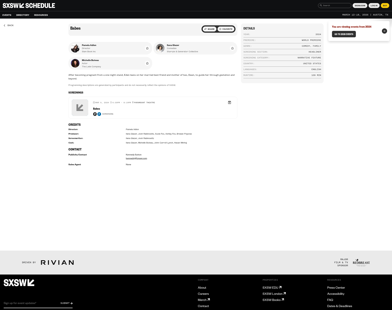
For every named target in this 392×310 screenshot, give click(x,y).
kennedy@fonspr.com (136, 158)
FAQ (330, 300)
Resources (41, 15)
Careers (203, 293)
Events (6, 15)
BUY (385, 5)
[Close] (384, 31)
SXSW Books (272, 300)
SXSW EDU (270, 287)
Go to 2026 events (344, 34)
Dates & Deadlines (339, 306)
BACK (9, 25)
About (202, 287)
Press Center (336, 287)
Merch (202, 300)
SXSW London (273, 293)
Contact (203, 306)
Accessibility (335, 293)
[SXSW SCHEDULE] (29, 5)
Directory (22, 15)
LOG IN (374, 5)
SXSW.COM (360, 5)
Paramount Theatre (144, 103)
